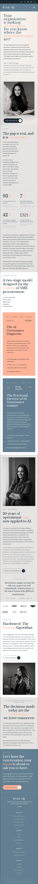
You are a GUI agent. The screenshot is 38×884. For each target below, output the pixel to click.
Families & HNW (19, 825)
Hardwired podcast (19, 855)
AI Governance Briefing (19, 852)
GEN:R (19, 837)
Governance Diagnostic (19, 816)
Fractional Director (19, 819)
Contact (19, 843)
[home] (8, 7)
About (19, 834)
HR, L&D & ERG (19, 822)
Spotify (19, 867)
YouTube (19, 873)
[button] (34, 7)
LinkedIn (19, 864)
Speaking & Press (19, 840)
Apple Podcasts (19, 870)
